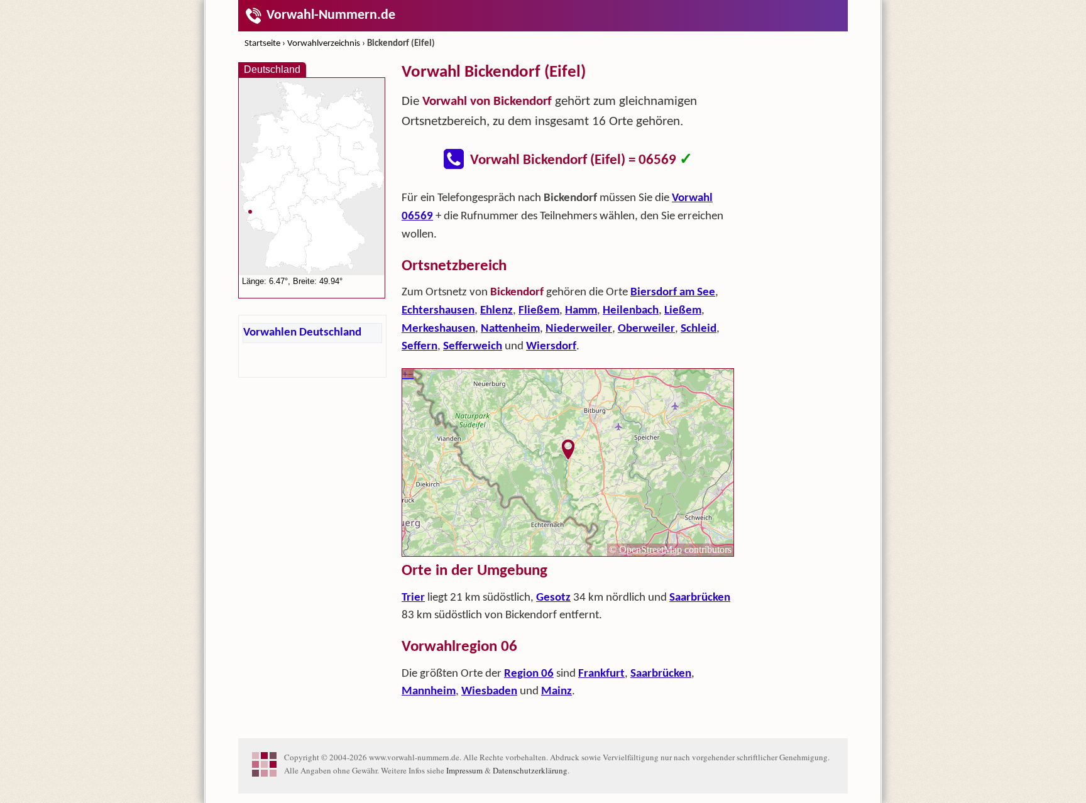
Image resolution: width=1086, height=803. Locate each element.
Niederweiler (579, 329)
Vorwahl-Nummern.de (330, 15)
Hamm (581, 311)
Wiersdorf (551, 346)
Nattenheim (510, 329)
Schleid (698, 329)
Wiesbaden (489, 691)
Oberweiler (646, 329)
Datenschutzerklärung (530, 770)
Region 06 (529, 674)
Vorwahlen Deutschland (302, 333)
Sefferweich (472, 346)
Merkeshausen (438, 329)
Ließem (682, 311)
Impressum (464, 770)
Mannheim (429, 691)
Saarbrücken (699, 598)
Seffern (419, 346)
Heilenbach (631, 311)
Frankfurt (601, 674)
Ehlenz (496, 311)
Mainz (556, 691)
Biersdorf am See (672, 292)
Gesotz (553, 598)
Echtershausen (438, 311)
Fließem (538, 311)
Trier (413, 598)
